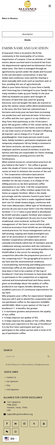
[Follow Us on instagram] (24, 423)
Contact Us (11, 377)
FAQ (8, 385)
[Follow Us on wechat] (7, 431)
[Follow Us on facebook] (7, 423)
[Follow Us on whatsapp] (15, 431)
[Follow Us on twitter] (34, 423)
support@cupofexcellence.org (20, 414)
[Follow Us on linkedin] (15, 423)
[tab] (27, 34)
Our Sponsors (12, 381)
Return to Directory (10, 18)
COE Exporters (12, 389)
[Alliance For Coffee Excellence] (27, 6)
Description (27, 34)
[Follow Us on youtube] (43, 423)
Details (27, 40)
